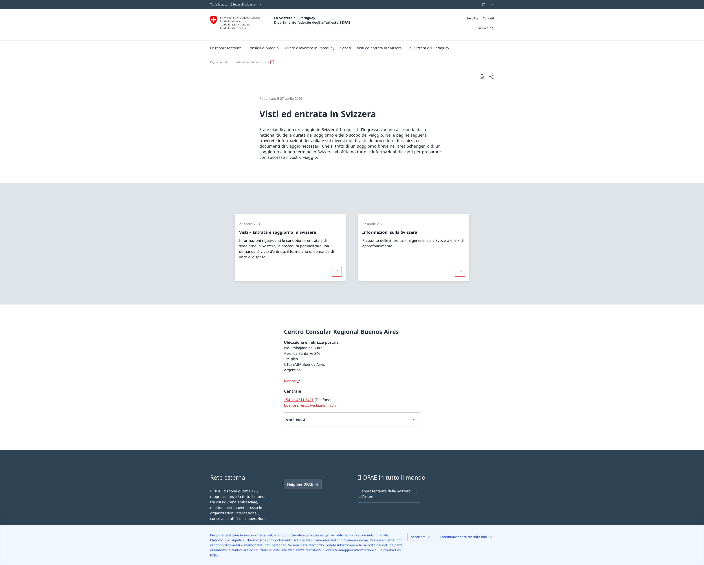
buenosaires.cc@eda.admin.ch (310, 405)
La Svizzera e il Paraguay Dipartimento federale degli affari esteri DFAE (312, 20)
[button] (226, 48)
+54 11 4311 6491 (299, 399)
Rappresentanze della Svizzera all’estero (384, 494)
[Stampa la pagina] (482, 76)
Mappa (290, 380)
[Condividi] (491, 76)
